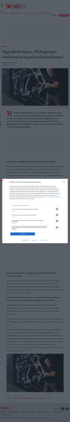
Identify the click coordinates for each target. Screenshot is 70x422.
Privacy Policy (44, 240)
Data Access (35, 240)
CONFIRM (22, 234)
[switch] (56, 209)
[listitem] (35, 205)
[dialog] (35, 211)
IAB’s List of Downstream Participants (51, 197)
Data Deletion (25, 240)
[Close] (64, 182)
